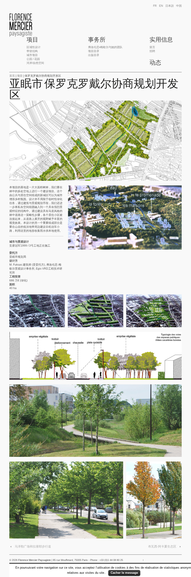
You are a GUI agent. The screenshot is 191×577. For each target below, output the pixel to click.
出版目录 (93, 55)
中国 (179, 5)
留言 (152, 47)
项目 (32, 40)
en (161, 5)
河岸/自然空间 (35, 63)
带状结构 (32, 51)
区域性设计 (34, 47)
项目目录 (93, 51)
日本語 (169, 5)
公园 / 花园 (33, 59)
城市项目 (32, 55)
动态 (155, 63)
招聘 (152, 51)
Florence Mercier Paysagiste (34, 560)
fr (155, 5)
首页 (12, 75)
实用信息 (161, 40)
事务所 (97, 40)
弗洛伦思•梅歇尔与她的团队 (105, 47)
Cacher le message (124, 572)
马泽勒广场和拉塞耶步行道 (33, 546)
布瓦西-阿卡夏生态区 (162, 546)
